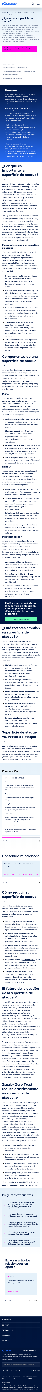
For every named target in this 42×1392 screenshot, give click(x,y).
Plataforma (7, 1320)
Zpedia (5, 12)
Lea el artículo (13, 1291)
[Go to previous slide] (39, 841)
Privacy (11, 1376)
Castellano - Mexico (29, 1350)
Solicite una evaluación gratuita (18, 874)
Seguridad (25, 1376)
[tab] (33, 3)
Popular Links (8, 1330)
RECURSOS (6, 1335)
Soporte (5, 1340)
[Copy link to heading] (4, 179)
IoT (19, 492)
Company (5, 1325)
